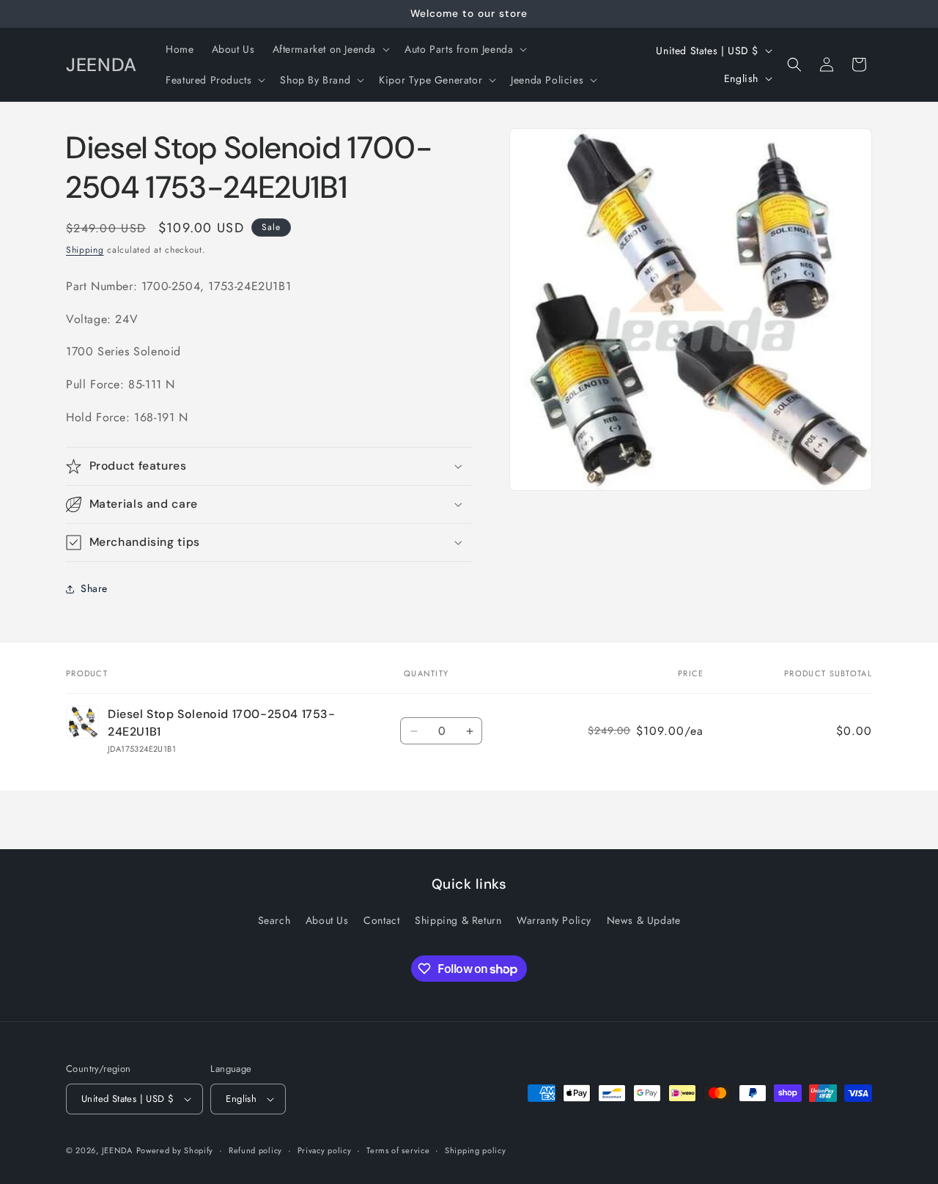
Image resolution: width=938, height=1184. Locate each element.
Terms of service (397, 1150)
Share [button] (94, 588)
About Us (327, 920)
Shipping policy (475, 1150)
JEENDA (117, 1150)
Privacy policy (325, 1150)
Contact (381, 920)
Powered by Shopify (175, 1150)
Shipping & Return (458, 920)
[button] (330, 49)
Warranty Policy (554, 920)
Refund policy (255, 1150)
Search (274, 920)
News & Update (644, 920)
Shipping (85, 249)
